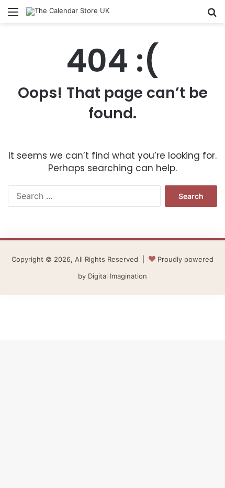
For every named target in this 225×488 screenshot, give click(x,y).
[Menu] (13, 15)
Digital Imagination (117, 276)
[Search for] (212, 15)
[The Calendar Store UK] (67, 11)
